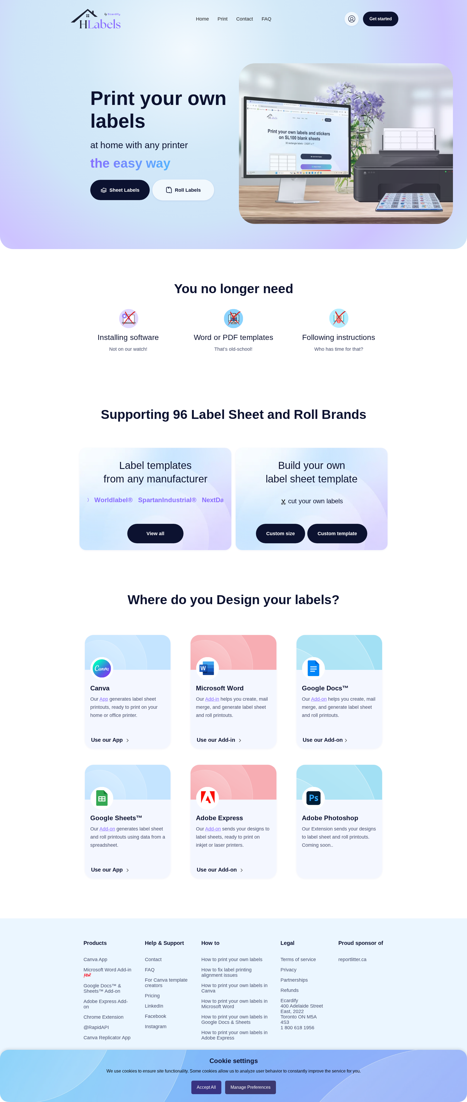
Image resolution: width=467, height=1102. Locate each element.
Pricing (152, 995)
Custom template (337, 533)
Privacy (288, 969)
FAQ (266, 19)
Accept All (206, 1087)
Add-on (319, 699)
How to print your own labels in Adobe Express (234, 1035)
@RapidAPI (96, 1027)
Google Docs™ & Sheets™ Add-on (102, 988)
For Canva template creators (166, 982)
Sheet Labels (123, 190)
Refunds (290, 990)
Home (202, 19)
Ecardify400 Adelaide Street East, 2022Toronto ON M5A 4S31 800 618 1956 (302, 1014)
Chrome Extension (104, 1017)
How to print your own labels (231, 959)
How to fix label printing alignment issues (226, 972)
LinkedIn (154, 1006)
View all (155, 533)
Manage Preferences (251, 1087)
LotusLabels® (149, 500)
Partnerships (294, 980)
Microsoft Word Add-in (107, 969)
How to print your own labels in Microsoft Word (234, 1003)
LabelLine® (194, 500)
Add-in (212, 699)
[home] (96, 19)
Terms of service (298, 959)
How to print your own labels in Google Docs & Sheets (234, 1019)
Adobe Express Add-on (106, 1004)
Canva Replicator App (107, 1037)
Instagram (155, 1026)
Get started (380, 18)
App (103, 699)
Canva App (95, 959)
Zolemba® (107, 500)
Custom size (280, 533)
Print (223, 19)
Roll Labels (188, 190)
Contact (244, 19)
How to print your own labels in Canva (234, 988)
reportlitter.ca (352, 959)
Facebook (155, 1016)
